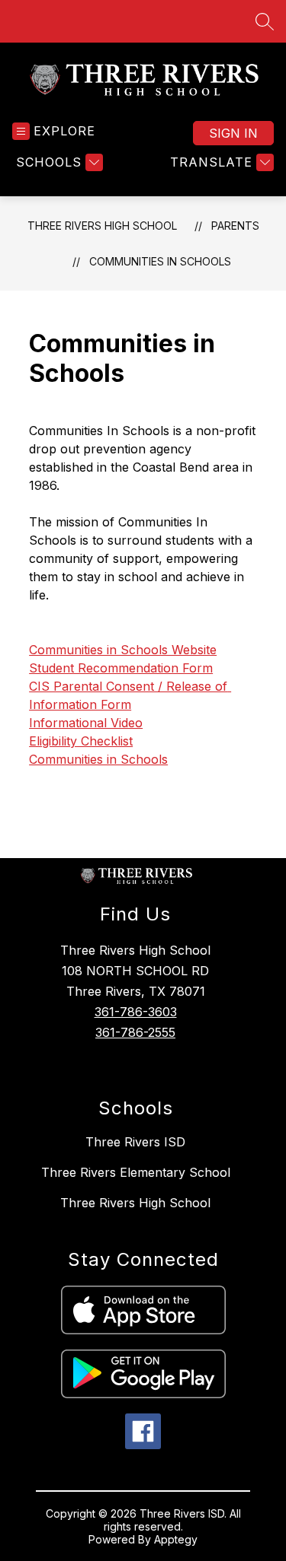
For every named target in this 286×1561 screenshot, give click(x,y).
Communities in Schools (160, 261)
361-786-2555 (135, 1032)
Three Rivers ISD (135, 1141)
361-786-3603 (136, 1011)
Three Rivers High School (102, 225)
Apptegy (176, 1539)
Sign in (233, 133)
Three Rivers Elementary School (135, 1172)
